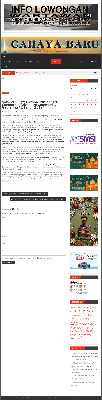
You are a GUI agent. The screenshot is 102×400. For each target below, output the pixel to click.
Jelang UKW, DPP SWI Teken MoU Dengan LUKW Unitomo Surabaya (37, 73)
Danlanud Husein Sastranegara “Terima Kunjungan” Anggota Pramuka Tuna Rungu (37, 199)
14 (91, 97)
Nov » (75, 111)
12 (83, 97)
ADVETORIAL (27, 61)
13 (87, 97)
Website (4, 251)
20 (87, 101)
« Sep (71, 111)
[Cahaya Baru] (4, 56)
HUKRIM (38, 61)
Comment (5, 217)
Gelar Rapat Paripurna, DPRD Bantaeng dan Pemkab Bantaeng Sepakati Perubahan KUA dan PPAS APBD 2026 (84, 357)
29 (95, 104)
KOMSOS (56, 61)
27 (87, 104)
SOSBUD (65, 61)
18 (79, 101)
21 (91, 101)
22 (95, 101)
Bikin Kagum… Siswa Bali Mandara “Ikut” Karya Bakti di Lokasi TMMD (25, 194)
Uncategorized (78, 339)
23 (71, 104)
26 (83, 104)
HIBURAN (92, 61)
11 (79, 97)
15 (95, 97)
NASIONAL (7, 61)
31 (75, 107)
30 (71, 107)
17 (75, 101)
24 (75, 104)
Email (4, 244)
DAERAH (17, 61)
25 (79, 104)
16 (71, 101)
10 (75, 97)
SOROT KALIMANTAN (78, 61)
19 (83, 101)
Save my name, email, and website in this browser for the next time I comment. (28, 258)
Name (4, 236)
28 (91, 104)
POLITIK (47, 61)
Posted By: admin (8, 111)
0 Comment (21, 111)
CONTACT (6, 66)
